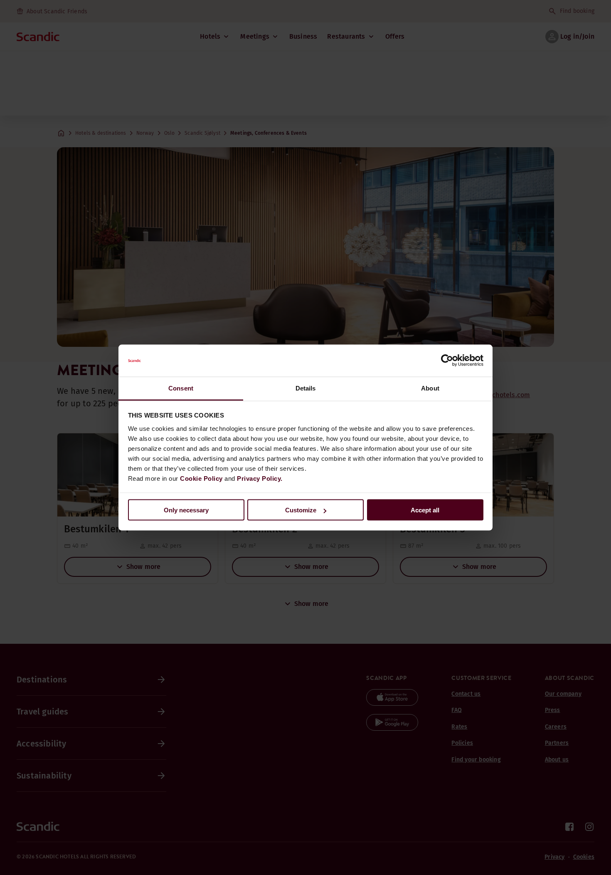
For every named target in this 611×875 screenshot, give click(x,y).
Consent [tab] (180, 387)
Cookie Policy (201, 478)
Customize (300, 510)
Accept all (425, 510)
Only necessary (186, 510)
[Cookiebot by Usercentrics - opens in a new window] (447, 360)
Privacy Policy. (260, 478)
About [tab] (430, 387)
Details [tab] (306, 387)
